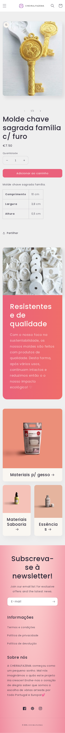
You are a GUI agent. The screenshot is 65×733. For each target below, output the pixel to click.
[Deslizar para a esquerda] (25, 111)
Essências (48, 527)
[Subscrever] (54, 601)
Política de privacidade (22, 635)
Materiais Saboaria (17, 522)
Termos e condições (21, 627)
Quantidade (10, 153)
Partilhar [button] (12, 233)
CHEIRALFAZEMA (35, 725)
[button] (4, 6)
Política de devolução (22, 643)
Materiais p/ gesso (30, 474)
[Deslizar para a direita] (40, 111)
